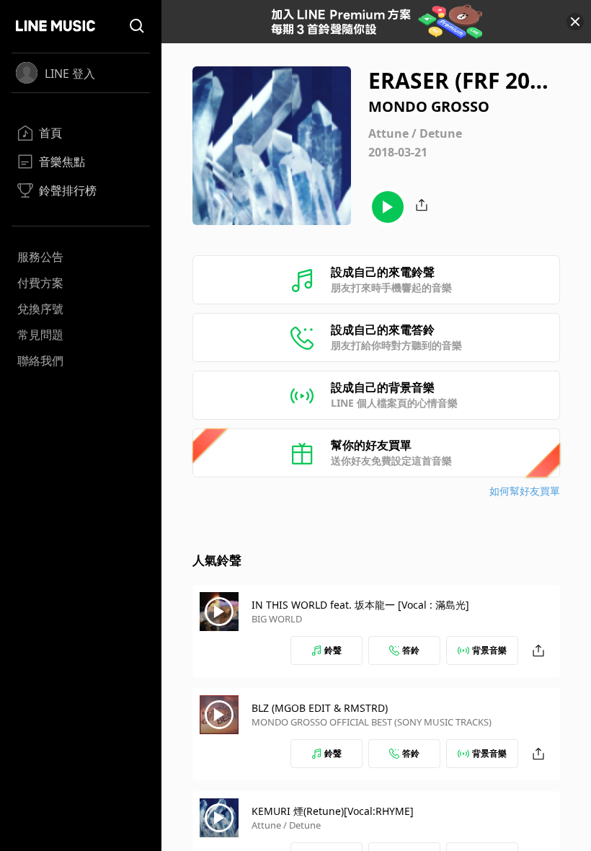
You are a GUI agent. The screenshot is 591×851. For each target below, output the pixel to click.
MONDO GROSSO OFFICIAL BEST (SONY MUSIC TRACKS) (372, 721)
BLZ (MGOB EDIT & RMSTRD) (320, 708)
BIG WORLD (277, 618)
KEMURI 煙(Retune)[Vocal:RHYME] (333, 811)
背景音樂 (489, 650)
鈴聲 (333, 650)
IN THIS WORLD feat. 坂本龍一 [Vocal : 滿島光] (360, 605)
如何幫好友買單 (524, 491)
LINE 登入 (70, 73)
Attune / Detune (286, 825)
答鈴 (410, 650)
